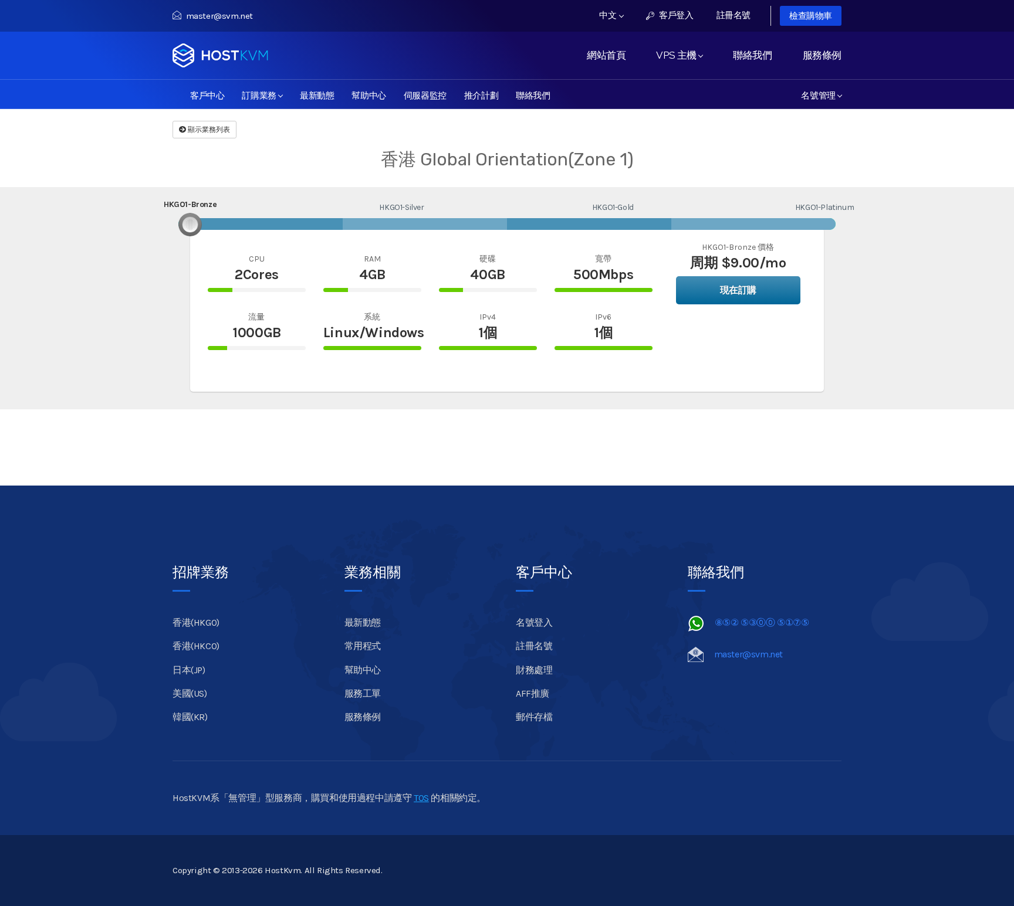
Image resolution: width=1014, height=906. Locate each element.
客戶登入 (675, 15)
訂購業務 (261, 94)
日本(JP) (189, 670)
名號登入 (534, 622)
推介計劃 (481, 94)
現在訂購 (738, 290)
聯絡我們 (752, 55)
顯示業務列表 (208, 129)
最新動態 (317, 94)
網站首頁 (606, 55)
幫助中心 (368, 94)
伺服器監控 (425, 94)
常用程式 (362, 645)
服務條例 (822, 55)
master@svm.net (219, 16)
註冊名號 (733, 15)
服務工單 (362, 693)
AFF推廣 (532, 693)
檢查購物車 (810, 16)
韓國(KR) (190, 716)
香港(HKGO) (196, 622)
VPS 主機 (678, 55)
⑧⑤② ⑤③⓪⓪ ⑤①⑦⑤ (762, 622)
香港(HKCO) (196, 645)
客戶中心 (207, 94)
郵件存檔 (534, 716)
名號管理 (820, 94)
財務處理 (534, 670)
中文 (608, 15)
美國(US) (190, 693)
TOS (421, 797)
